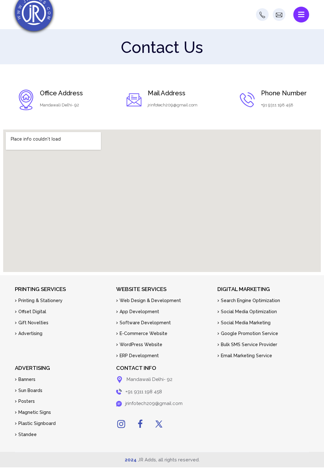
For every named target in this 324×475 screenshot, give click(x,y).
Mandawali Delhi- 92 (59, 105)
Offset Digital (32, 311)
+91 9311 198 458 (277, 105)
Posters (26, 401)
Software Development (145, 322)
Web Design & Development (150, 300)
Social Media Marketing (246, 322)
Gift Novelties (33, 322)
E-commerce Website (143, 333)
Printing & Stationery (40, 300)
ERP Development (139, 355)
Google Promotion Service (249, 333)
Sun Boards (30, 390)
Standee (27, 434)
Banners (26, 379)
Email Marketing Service (246, 355)
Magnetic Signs (34, 412)
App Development (139, 311)
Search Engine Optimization (250, 300)
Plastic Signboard (37, 423)
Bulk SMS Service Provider (249, 344)
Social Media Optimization (249, 311)
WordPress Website (141, 344)
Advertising (30, 333)
